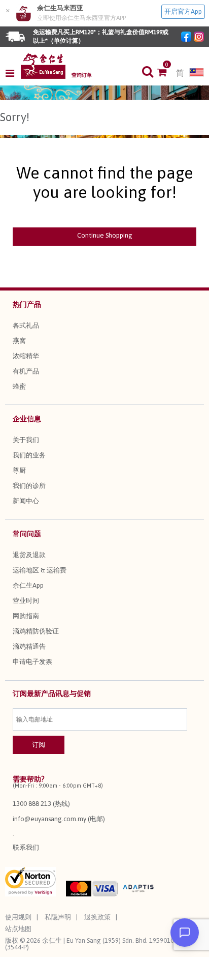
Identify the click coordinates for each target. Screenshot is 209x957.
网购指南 (26, 616)
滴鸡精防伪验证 (36, 631)
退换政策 (97, 917)
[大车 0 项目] (166, 73)
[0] (166, 73)
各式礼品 (26, 325)
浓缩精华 (26, 356)
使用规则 (18, 917)
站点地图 (18, 929)
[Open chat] (184, 932)
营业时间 (26, 600)
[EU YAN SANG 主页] (43, 66)
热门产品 (27, 304)
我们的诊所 (29, 485)
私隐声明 (58, 917)
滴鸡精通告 (29, 646)
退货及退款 (29, 555)
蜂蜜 (19, 386)
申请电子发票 (32, 661)
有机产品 (26, 371)
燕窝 (19, 340)
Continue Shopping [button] (104, 235)
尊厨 (19, 470)
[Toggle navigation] (13, 73)
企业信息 (27, 419)
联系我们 (26, 847)
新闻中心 (26, 501)
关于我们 (26, 440)
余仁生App (28, 585)
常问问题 (27, 534)
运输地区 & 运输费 (39, 570)
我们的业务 (29, 455)
